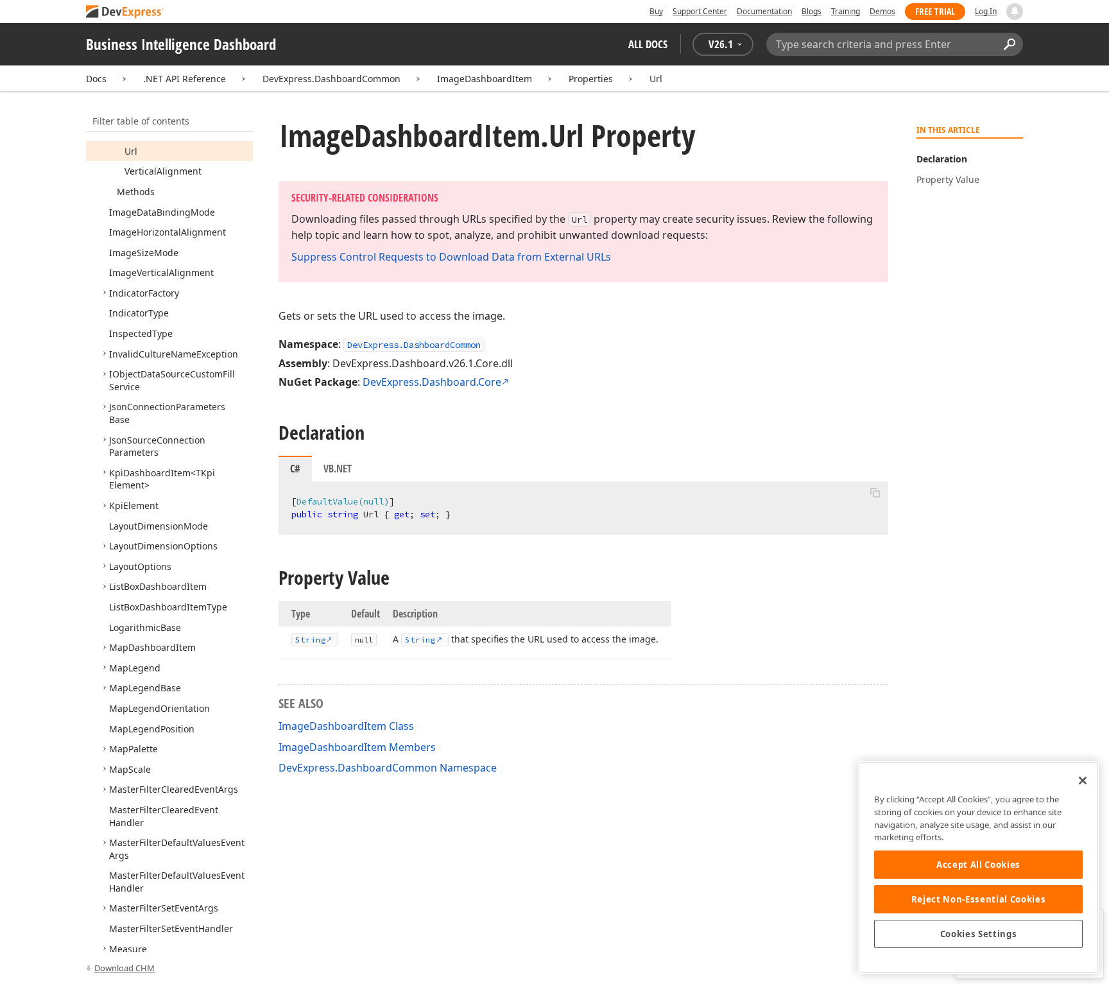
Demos (882, 11)
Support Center (700, 11)
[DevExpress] (125, 12)
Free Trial (935, 11)
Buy (656, 11)
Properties (591, 79)
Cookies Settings (978, 934)
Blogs (811, 11)
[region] (978, 867)
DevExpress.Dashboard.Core (432, 382)
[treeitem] (131, 151)
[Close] (1083, 780)
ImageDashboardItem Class (346, 726)
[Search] (1009, 44)
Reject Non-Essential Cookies (978, 899)
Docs (96, 79)
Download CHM (124, 968)
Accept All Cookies (978, 864)
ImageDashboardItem (484, 79)
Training (845, 11)
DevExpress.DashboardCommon (331, 79)
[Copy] (874, 492)
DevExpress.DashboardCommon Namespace (388, 768)
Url (655, 79)
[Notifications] (1014, 11)
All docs (647, 44)
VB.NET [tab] (337, 469)
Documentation (764, 11)
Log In (986, 11)
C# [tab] (295, 469)
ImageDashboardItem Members (357, 747)
